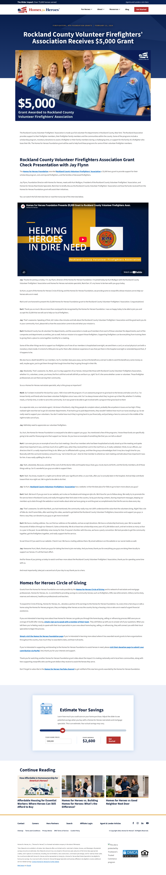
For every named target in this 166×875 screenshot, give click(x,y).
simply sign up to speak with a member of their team (66, 622)
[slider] (62, 730)
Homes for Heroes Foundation (35, 171)
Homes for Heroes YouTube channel (59, 669)
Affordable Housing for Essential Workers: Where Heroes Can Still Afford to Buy (37, 804)
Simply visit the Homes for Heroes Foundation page (41, 636)
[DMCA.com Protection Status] (130, 854)
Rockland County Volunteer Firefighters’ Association (78, 171)
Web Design (21, 866)
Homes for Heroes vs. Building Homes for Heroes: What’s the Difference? (80, 804)
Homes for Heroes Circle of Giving (90, 589)
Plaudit (29, 866)
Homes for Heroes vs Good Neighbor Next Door (121, 802)
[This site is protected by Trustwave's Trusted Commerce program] (114, 853)
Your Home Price (52, 737)
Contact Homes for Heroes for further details (45, 862)
